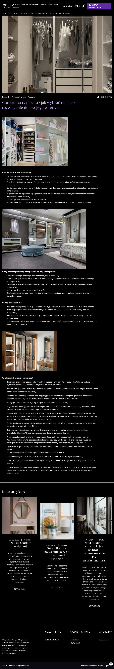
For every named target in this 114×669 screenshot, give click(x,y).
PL (64, 6)
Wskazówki (32, 97)
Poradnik (5, 97)
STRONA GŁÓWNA (52, 640)
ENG (67, 6)
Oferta (51, 4)
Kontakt (16, 7)
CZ (71, 6)
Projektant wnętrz (19, 97)
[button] (111, 664)
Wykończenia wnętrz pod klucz (37, 4)
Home (4, 13)
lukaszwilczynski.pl (105, 666)
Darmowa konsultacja (95, 6)
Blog (56, 4)
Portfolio (16, 4)
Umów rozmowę (105, 640)
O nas (23, 4)
